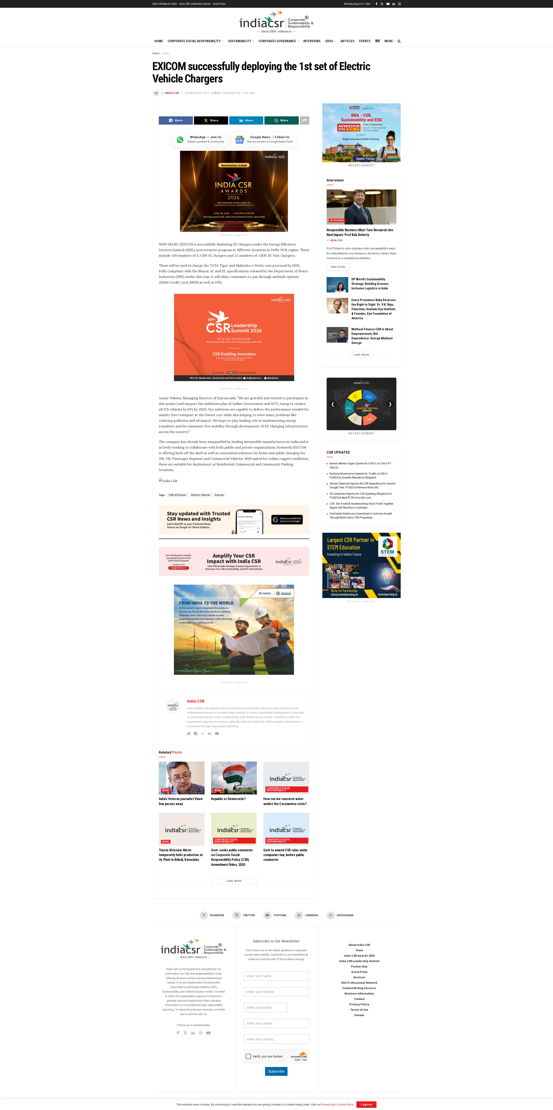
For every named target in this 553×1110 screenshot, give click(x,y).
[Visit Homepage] (276, 22)
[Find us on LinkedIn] (394, 4)
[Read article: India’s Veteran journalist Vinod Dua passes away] (182, 778)
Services (359, 977)
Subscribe (276, 1071)
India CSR (172, 93)
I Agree (366, 1104)
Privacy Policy (359, 1004)
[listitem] (200, 139)
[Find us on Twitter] (381, 4)
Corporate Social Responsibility (194, 41)
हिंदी (377, 41)
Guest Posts (219, 3)
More (389, 41)
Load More (234, 881)
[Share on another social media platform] (304, 120)
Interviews (312, 41)
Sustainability (239, 41)
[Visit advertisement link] (361, 565)
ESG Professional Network (359, 983)
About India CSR (359, 945)
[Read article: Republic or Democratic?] (234, 778)
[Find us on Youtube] (387, 4)
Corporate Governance (277, 41)
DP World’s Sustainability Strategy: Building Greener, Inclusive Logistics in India (370, 283)
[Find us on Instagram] (399, 4)
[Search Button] (399, 41)
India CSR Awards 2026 (164, 3)
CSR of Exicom (177, 495)
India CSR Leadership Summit (194, 3)
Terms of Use (359, 1010)
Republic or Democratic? (228, 799)
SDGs (329, 41)
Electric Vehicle (200, 495)
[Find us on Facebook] (376, 4)
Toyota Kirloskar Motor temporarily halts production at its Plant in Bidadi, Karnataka (181, 855)
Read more (340, 266)
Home (158, 41)
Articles (347, 41)
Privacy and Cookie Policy (337, 1104)
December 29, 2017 (197, 93)
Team (359, 950)
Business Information (359, 993)
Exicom (219, 495)
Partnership (359, 966)
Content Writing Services (359, 988)
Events (364, 41)
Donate (359, 1015)
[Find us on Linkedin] (193, 1033)
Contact (359, 999)
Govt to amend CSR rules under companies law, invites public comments (285, 855)
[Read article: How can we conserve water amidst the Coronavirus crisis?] (286, 778)
